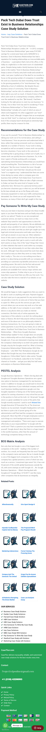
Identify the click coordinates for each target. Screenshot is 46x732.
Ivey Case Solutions (14, 34)
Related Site (36, 403)
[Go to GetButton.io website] (5, 729)
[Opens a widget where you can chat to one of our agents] (37, 728)
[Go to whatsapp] (5, 725)
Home (3, 34)
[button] (20, 12)
